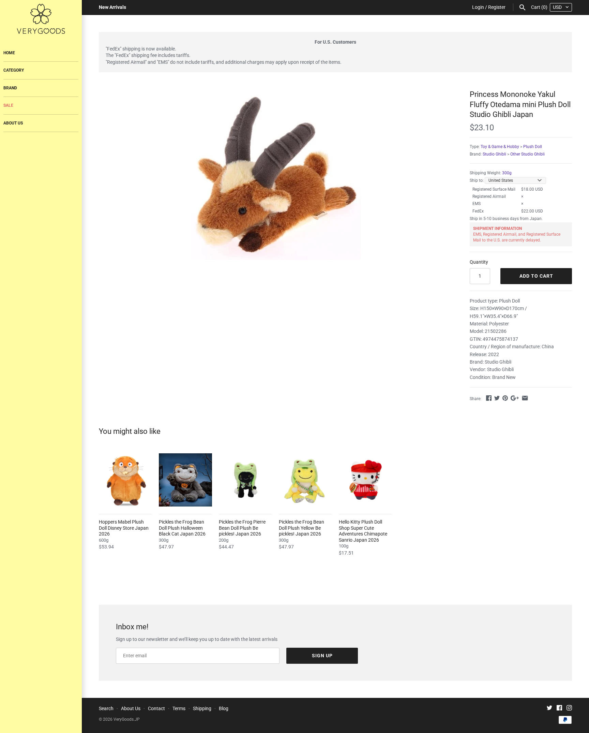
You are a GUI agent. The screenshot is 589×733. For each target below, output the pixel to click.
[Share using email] (525, 398)
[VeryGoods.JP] (41, 18)
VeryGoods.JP (127, 719)
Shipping (202, 708)
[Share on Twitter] (497, 398)
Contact (156, 708)
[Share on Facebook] (489, 398)
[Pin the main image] (505, 398)
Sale (8, 105)
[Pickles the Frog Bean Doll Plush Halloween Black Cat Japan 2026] (185, 480)
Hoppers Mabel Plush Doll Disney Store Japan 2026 (124, 528)
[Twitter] (549, 708)
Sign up (322, 655)
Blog (223, 708)
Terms (178, 708)
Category (13, 70)
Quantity (479, 262)
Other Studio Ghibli (527, 154)
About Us (13, 123)
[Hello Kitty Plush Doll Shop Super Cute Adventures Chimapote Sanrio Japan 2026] (365, 480)
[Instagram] (569, 708)
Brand (10, 88)
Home (9, 52)
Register (496, 7)
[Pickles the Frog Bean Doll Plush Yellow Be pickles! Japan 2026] (305, 480)
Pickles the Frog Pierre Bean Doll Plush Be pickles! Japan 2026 (242, 528)
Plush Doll (532, 146)
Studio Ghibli (494, 154)
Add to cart (536, 276)
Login (478, 7)
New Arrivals (112, 7)
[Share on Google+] (515, 398)
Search (106, 708)
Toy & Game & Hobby (500, 146)
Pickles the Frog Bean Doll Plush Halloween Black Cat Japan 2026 (182, 528)
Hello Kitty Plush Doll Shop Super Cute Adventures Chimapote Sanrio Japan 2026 (363, 531)
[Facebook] (559, 708)
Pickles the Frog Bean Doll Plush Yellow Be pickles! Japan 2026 (301, 528)
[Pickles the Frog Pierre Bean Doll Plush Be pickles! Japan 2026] (245, 480)
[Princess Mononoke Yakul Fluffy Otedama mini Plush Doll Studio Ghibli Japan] (276, 174)
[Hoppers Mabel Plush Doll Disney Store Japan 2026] (125, 480)
